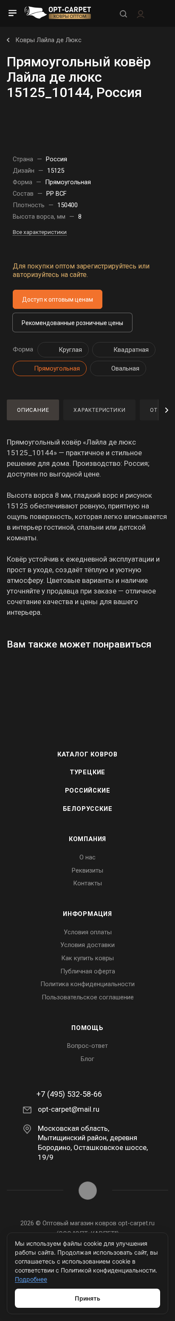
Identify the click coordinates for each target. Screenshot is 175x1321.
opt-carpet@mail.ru (68, 1109)
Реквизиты (87, 870)
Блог (87, 1059)
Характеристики (99, 410)
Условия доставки (87, 945)
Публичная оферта (87, 971)
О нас (87, 857)
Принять (87, 1298)
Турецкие (87, 772)
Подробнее (31, 1279)
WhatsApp (88, 1190)
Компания (87, 839)
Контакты (87, 883)
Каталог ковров (87, 754)
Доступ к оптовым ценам (57, 299)
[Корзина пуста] (159, 13)
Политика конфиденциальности (87, 984)
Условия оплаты (88, 932)
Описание (33, 410)
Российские (87, 790)
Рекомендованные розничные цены (72, 323)
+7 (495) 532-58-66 (69, 1094)
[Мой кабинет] (140, 13)
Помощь (87, 1028)
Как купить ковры (87, 958)
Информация (87, 914)
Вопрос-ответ (87, 1046)
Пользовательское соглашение (88, 997)
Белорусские (88, 809)
